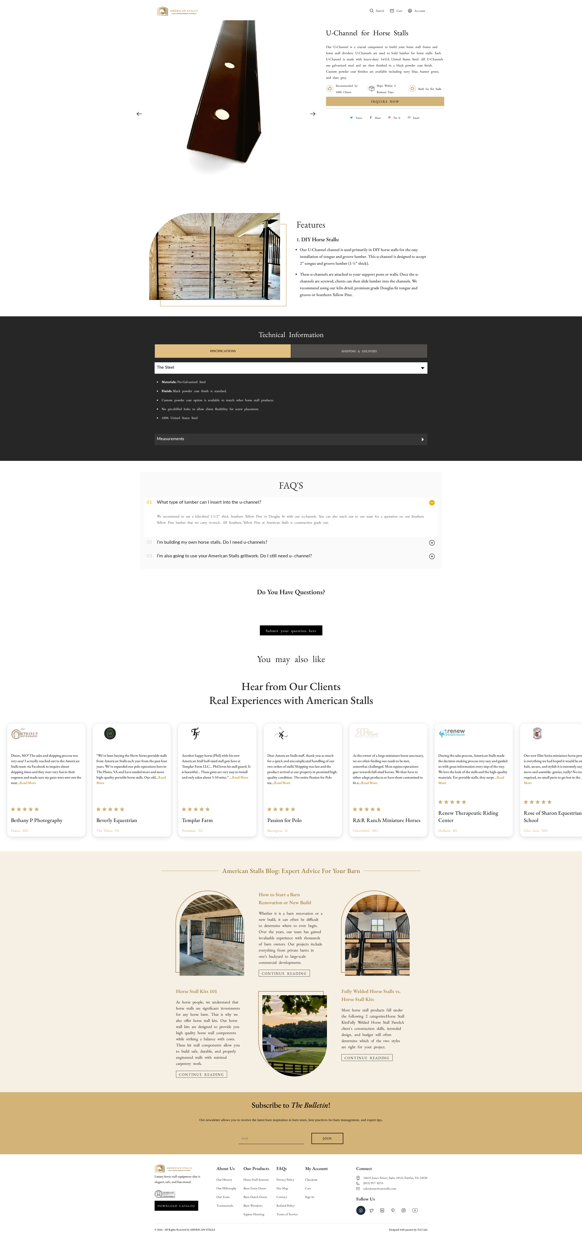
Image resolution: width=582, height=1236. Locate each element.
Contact (281, 1197)
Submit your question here (291, 630)
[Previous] (139, 114)
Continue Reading (201, 1074)
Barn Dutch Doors (255, 1197)
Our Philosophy (226, 1188)
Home (218, 11)
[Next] (313, 114)
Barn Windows (253, 1205)
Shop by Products (298, 11)
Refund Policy (285, 1205)
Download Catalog (176, 1205)
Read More (28, 782)
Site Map (282, 1188)
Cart (308, 1188)
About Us (235, 11)
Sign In (309, 1197)
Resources (323, 11)
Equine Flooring (253, 1214)
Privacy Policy (285, 1180)
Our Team (223, 1197)
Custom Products (262, 11)
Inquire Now (385, 101)
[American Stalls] (177, 12)
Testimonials (224, 1205)
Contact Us (343, 11)
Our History (224, 1180)
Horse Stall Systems (256, 1180)
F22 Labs (422, 1229)
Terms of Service (287, 1214)
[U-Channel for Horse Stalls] (226, 114)
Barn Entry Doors (254, 1188)
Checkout (311, 1180)
